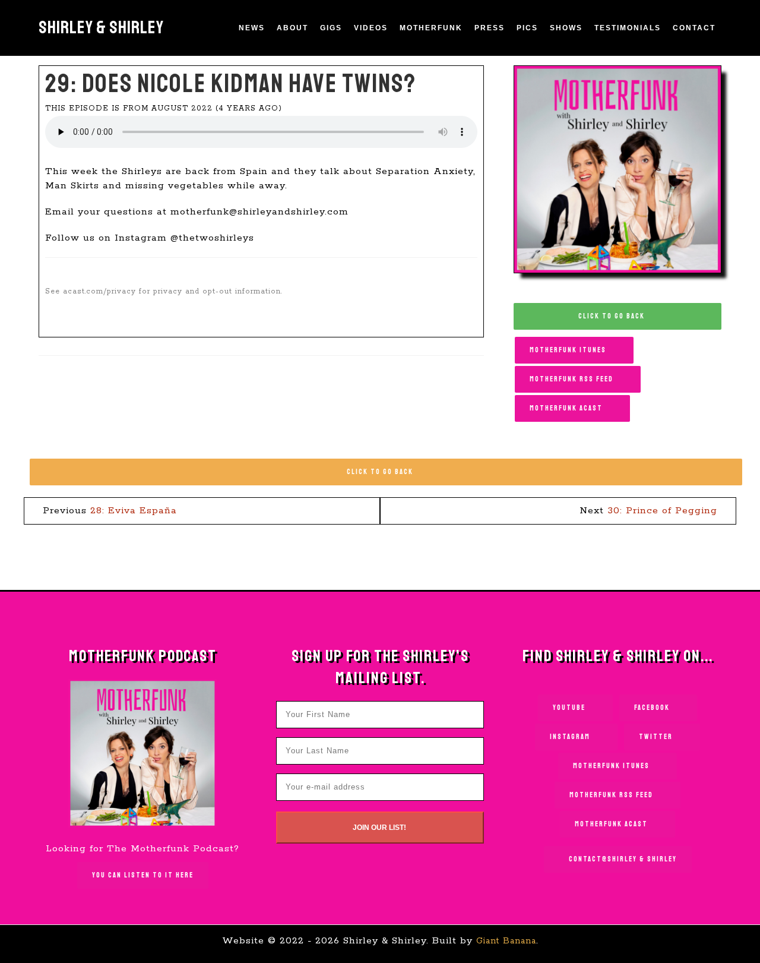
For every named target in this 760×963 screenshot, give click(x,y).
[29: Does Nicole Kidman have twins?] (617, 169)
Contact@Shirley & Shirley (623, 859)
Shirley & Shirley (101, 27)
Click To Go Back (612, 316)
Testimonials (627, 28)
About (292, 28)
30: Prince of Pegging (662, 510)
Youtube (570, 707)
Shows (566, 28)
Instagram (571, 736)
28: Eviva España (133, 510)
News (252, 28)
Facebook (653, 707)
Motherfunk (431, 28)
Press (489, 28)
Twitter (657, 736)
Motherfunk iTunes (569, 350)
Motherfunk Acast (567, 408)
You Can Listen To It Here (143, 875)
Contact (694, 28)
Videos (371, 28)
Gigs (331, 28)
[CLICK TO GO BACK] (386, 459)
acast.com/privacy (99, 291)
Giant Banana (506, 941)
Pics (527, 28)
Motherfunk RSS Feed (573, 379)
